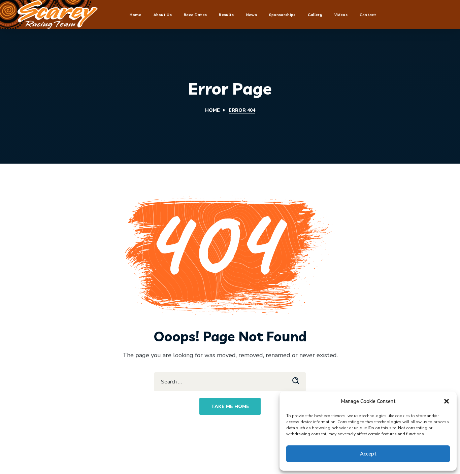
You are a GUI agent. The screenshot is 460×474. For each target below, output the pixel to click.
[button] (446, 401)
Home (212, 110)
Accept (368, 453)
